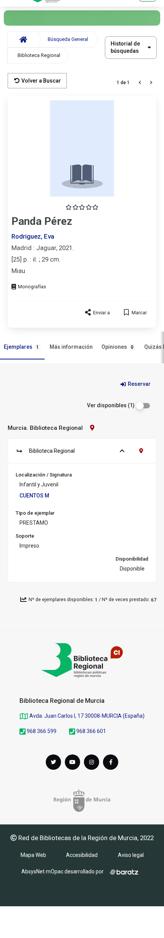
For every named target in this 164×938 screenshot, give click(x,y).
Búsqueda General (68, 39)
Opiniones (117, 347)
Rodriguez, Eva (32, 236)
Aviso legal (131, 855)
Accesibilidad (82, 855)
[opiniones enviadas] (82, 207)
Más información (71, 347)
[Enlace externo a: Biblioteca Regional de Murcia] (82, 660)
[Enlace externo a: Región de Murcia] (82, 800)
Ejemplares (21, 347)
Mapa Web (33, 855)
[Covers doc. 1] (82, 148)
